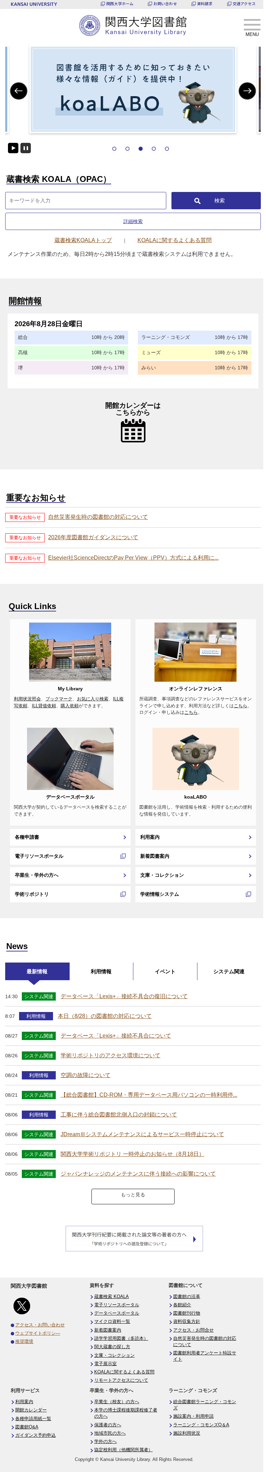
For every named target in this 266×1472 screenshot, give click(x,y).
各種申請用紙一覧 (33, 1418)
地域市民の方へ (110, 1433)
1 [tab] (114, 148)
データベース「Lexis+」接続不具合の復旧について (124, 996)
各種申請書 (27, 837)
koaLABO (195, 797)
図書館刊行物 (186, 1313)
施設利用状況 (186, 1433)
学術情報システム (159, 894)
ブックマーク (58, 699)
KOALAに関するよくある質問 (124, 1372)
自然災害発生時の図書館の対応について (98, 517)
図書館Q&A (26, 1427)
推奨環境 (24, 1341)
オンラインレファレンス (195, 688)
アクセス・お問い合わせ (40, 1325)
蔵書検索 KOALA (111, 1296)
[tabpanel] (133, 89)
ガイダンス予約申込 (35, 1435)
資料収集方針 (186, 1321)
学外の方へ (105, 1441)
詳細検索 (133, 221)
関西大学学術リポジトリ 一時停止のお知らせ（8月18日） (132, 1154)
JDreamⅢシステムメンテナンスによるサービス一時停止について (142, 1134)
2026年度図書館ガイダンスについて (93, 537)
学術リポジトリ (32, 894)
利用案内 (150, 837)
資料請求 (205, 3)
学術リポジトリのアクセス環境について (110, 1055)
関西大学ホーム (120, 3)
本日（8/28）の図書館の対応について (105, 1016)
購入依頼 (70, 705)
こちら (240, 705)
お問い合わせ (165, 3)
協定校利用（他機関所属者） (123, 1449)
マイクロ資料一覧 (112, 1321)
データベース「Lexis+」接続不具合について (116, 1036)
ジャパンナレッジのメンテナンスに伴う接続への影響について (138, 1174)
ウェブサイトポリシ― (37, 1333)
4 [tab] (153, 148)
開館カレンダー (31, 1410)
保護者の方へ (107, 1425)
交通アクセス (244, 3)
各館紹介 (182, 1305)
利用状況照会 (27, 699)
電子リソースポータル (39, 856)
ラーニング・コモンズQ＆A (201, 1425)
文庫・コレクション (162, 875)
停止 (25, 148)
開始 (13, 148)
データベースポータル (70, 797)
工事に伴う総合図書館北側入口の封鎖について (119, 1114)
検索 (219, 200)
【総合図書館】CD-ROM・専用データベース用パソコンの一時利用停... (149, 1095)
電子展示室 (105, 1363)
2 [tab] (127, 148)
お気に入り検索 (92, 699)
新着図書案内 (154, 856)
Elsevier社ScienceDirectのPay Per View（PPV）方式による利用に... (133, 558)
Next (247, 91)
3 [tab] (140, 148)
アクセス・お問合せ (193, 1330)
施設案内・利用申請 (193, 1416)
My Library (70, 688)
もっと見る (133, 1194)
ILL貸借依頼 (44, 705)
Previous (19, 91)
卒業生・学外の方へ (37, 875)
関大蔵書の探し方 (112, 1346)
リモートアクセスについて (121, 1380)
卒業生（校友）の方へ (116, 1401)
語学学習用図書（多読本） (121, 1338)
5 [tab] (167, 148)
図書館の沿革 (186, 1296)
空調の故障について (85, 1075)
